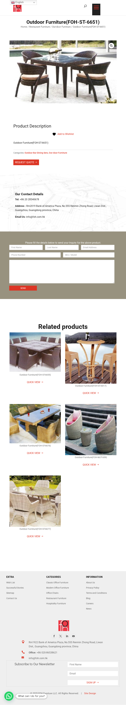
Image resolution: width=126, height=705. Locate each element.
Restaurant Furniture (39, 26)
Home (24, 26)
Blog (88, 598)
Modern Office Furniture (57, 588)
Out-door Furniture (61, 26)
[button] (111, 45)
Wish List (10, 582)
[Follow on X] (60, 636)
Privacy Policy (92, 588)
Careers (89, 603)
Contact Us (11, 598)
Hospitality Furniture (56, 603)
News (88, 608)
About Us (90, 582)
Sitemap (10, 593)
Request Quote (24, 162)
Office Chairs (52, 593)
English (19, 2)
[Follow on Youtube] (73, 636)
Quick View (33, 382)
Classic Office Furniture (57, 582)
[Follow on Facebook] (54, 636)
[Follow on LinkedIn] (67, 636)
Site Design (90, 693)
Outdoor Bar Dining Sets (36, 153)
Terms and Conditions (96, 593)
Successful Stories (15, 588)
